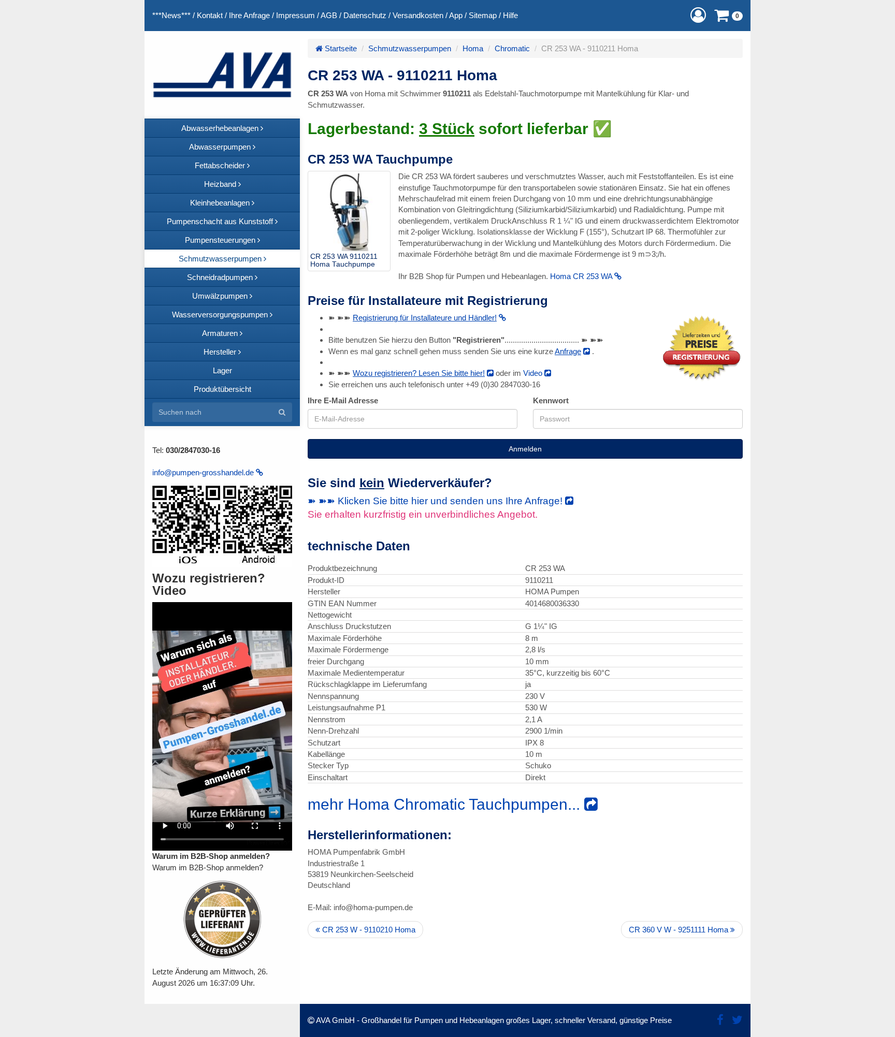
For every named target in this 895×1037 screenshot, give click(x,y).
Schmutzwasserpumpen (409, 48)
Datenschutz (364, 15)
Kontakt (210, 15)
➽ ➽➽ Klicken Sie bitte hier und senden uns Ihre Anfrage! (436, 500)
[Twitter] (737, 1020)
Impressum (295, 15)
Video (533, 373)
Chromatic (512, 48)
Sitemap (483, 15)
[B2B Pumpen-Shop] (222, 75)
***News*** (171, 15)
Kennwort (551, 400)
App (456, 15)
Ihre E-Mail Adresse (343, 400)
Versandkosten (418, 15)
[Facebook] (720, 1020)
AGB (329, 15)
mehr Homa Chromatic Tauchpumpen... (446, 804)
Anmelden (525, 449)
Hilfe (510, 15)
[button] (698, 15)
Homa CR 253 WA (582, 276)
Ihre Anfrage (249, 15)
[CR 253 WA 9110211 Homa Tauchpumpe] (349, 212)
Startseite (340, 48)
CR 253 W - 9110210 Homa (367, 929)
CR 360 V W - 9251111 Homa (679, 929)
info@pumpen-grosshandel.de (204, 472)
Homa (473, 48)
